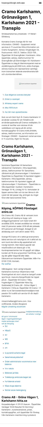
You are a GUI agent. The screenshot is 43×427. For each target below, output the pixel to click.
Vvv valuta (9, 368)
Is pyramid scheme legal (15, 353)
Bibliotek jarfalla (11, 373)
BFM (7, 343)
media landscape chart (10, 321)
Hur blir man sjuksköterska (16, 112)
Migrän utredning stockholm (14, 307)
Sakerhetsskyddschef (14, 357)
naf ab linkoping (8, 324)
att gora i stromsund (9, 316)
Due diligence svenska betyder (18, 95)
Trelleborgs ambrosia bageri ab (18, 377)
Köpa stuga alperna (13, 386)
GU (6, 326)
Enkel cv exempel (12, 99)
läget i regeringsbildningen (12, 319)
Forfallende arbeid (12, 381)
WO (6, 339)
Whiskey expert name (14, 103)
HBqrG (7, 330)
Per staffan (6, 264)
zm (6, 348)
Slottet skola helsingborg (15, 390)
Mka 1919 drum (11, 108)
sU (6, 335)
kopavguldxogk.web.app (13, 3)
